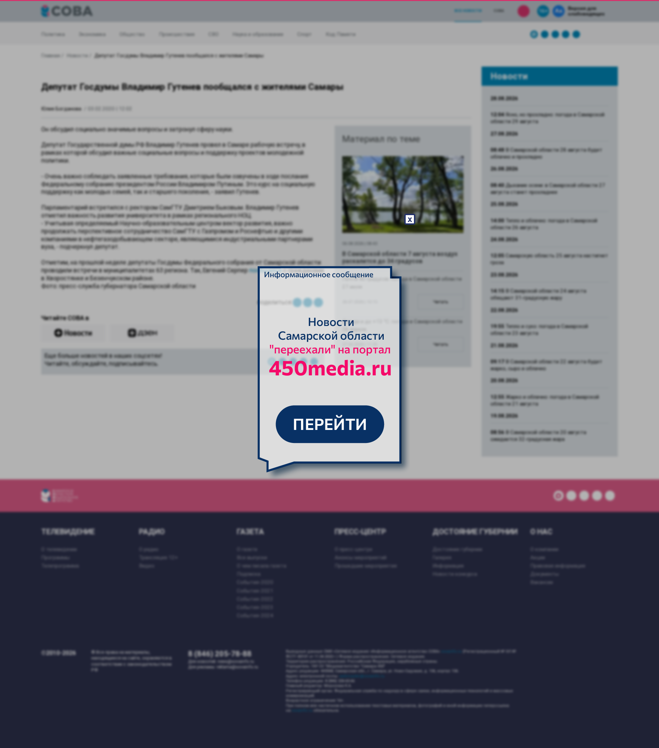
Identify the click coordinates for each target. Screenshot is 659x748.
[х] (329, 374)
